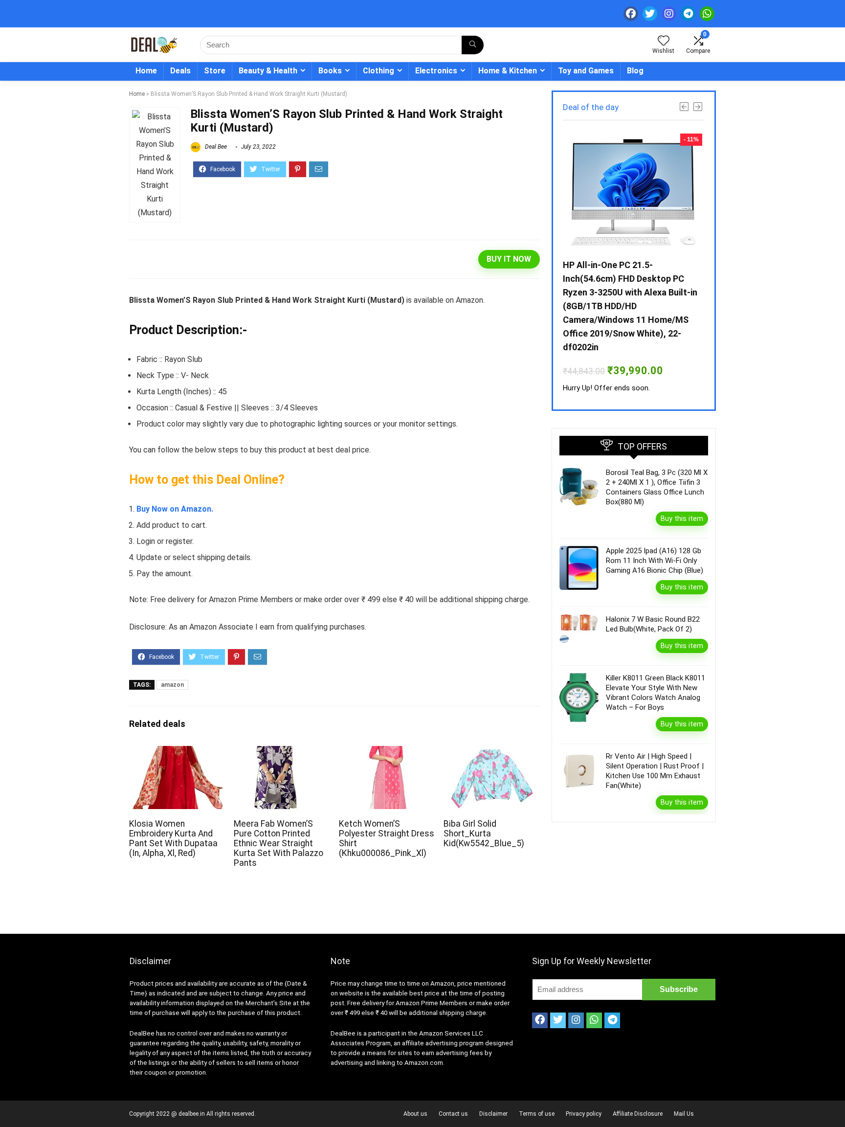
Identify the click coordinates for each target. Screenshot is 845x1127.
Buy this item (682, 518)
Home (146, 70)
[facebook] (630, 13)
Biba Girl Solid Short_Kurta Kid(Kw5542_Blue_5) (484, 833)
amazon (172, 684)
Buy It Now (509, 259)
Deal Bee (215, 146)
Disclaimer (493, 1113)
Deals (180, 70)
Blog (635, 70)
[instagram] (669, 13)
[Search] (473, 45)
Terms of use (537, 1113)
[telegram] (688, 13)
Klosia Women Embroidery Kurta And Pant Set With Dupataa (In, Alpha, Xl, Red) (173, 838)
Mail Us (684, 1113)
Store (214, 70)
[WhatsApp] (707, 13)
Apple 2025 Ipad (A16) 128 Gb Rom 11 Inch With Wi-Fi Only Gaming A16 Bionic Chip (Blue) (654, 560)
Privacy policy (583, 1113)
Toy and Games (586, 70)
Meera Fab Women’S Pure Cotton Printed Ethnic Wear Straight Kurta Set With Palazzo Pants (278, 843)
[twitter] (650, 13)
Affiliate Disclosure (638, 1113)
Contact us (453, 1113)
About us (415, 1113)
